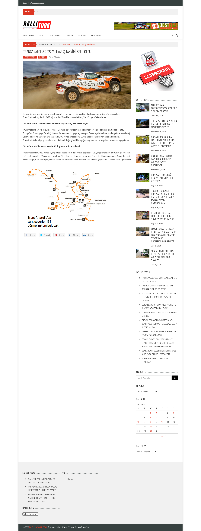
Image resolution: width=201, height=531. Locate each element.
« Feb (140, 435)
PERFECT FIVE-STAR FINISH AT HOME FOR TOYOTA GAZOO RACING (162, 216)
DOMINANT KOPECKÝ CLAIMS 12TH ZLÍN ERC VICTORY (162, 178)
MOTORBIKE (96, 35)
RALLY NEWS (28, 35)
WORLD (42, 35)
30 (151, 431)
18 (162, 422)
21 (138, 426)
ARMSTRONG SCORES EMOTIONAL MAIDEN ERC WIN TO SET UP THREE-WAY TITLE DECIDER (163, 141)
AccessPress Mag (82, 527)
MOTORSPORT (56, 35)
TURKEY (69, 35)
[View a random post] (173, 35)
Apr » (163, 435)
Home (70, 479)
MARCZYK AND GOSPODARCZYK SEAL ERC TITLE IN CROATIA (164, 108)
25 (162, 426)
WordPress (63, 527)
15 (144, 422)
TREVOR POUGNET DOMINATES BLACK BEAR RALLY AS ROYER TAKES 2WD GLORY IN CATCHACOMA (163, 197)
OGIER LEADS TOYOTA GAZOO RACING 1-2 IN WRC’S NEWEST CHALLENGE (161, 160)
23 (151, 426)
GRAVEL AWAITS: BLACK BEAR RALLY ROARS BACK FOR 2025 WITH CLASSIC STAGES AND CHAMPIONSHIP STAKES (163, 235)
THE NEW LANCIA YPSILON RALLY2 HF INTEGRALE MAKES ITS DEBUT (164, 124)
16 (150, 422)
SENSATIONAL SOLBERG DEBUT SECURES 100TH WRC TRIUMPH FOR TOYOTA (162, 255)
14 (138, 422)
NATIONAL (82, 35)
